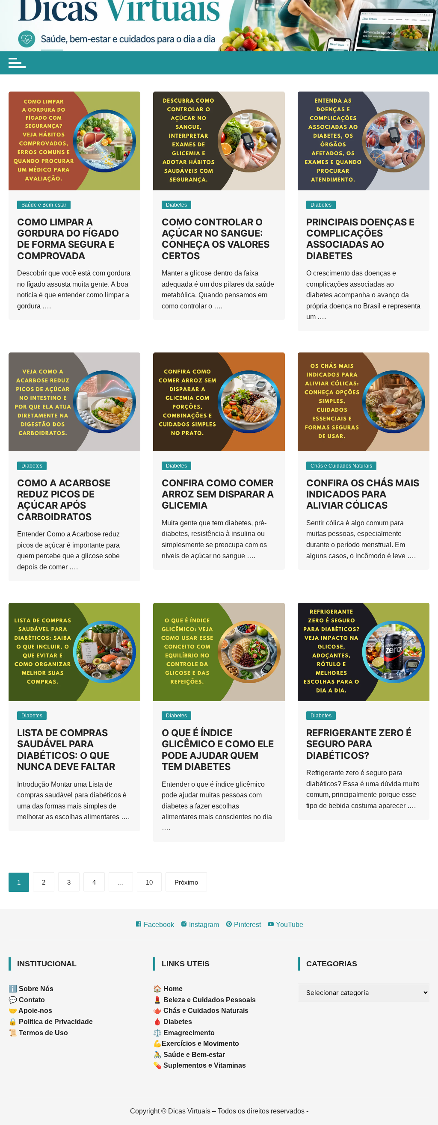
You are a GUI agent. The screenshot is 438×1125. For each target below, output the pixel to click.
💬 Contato (27, 1000)
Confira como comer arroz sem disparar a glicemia (218, 494)
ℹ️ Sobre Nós (31, 988)
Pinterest (246, 924)
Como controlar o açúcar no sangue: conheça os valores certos (215, 238)
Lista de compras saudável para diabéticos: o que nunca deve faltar (66, 749)
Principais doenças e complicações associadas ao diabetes (360, 238)
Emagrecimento (189, 1032)
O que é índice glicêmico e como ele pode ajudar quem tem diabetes (218, 749)
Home (173, 988)
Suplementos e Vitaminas (204, 1065)
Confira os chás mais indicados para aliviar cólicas (362, 494)
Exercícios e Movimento (200, 1043)
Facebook (158, 924)
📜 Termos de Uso (38, 1032)
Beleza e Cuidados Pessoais (209, 1000)
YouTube (288, 924)
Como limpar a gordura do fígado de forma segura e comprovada (68, 238)
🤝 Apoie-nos (30, 1010)
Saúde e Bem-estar (43, 205)
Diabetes (176, 205)
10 (149, 882)
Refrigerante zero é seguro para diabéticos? (358, 744)
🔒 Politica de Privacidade (51, 1021)
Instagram (203, 924)
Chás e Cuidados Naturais (341, 466)
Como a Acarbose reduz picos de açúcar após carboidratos (63, 499)
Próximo (186, 882)
